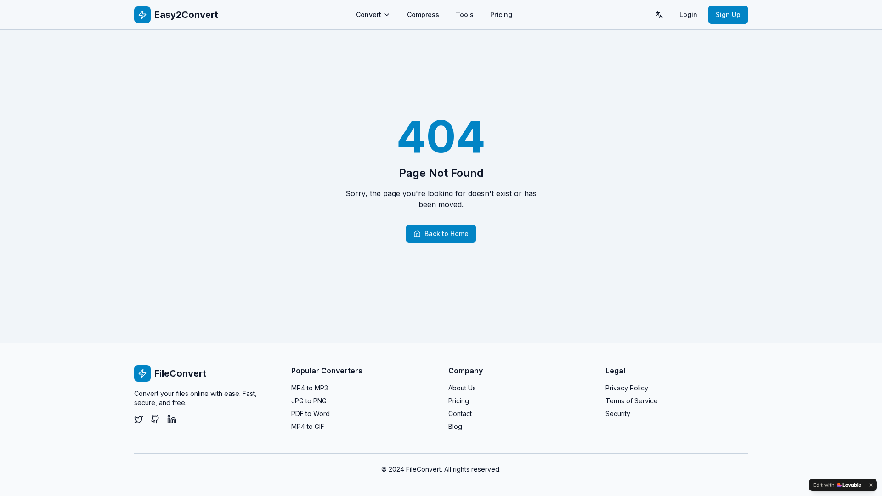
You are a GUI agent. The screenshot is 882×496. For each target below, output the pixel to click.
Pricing (501, 14)
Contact (460, 413)
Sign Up (728, 14)
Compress (423, 14)
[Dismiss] (870, 484)
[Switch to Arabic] (659, 15)
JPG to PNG (309, 401)
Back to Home (446, 233)
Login (688, 14)
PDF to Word (310, 413)
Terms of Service (631, 401)
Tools (465, 14)
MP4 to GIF (307, 426)
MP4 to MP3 (309, 388)
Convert (368, 14)
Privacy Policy (626, 388)
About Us (462, 388)
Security (617, 413)
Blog (455, 426)
